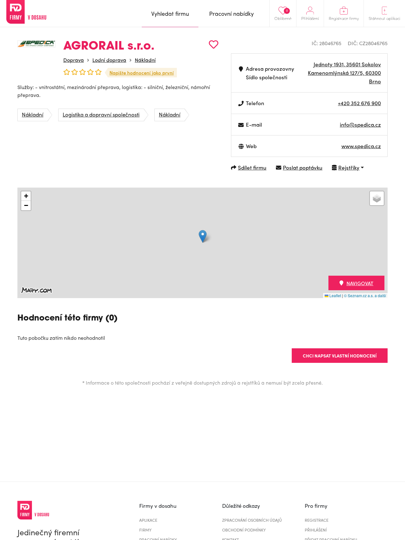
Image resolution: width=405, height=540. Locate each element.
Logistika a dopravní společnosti (101, 114)
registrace (316, 520)
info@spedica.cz (360, 124)
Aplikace (148, 520)
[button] (203, 236)
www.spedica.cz (361, 146)
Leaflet (334, 295)
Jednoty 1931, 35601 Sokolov (347, 64)
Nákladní (145, 59)
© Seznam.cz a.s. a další (365, 295)
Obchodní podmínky (244, 530)
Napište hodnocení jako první (141, 72)
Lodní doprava (109, 59)
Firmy (145, 530)
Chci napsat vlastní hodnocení (340, 355)
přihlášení (316, 530)
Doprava (73, 59)
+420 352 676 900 (359, 103)
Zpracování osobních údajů (252, 520)
